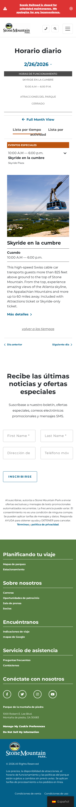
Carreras (8, 592)
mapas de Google (14, 636)
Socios (7, 608)
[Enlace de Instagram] (37, 694)
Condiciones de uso (56, 793)
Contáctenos (11, 665)
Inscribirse (20, 476)
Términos (23, 524)
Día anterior (14, 344)
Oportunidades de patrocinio (21, 597)
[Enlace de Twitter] (22, 694)
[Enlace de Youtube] (53, 694)
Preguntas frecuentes (16, 660)
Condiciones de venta (28, 793)
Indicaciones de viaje (16, 631)
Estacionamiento (14, 569)
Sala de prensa (12, 603)
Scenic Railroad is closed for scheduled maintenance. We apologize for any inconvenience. (38, 8)
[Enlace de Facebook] (7, 694)
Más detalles (18, 314)
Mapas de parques (14, 564)
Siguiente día (60, 344)
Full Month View (40, 119)
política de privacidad (45, 524)
